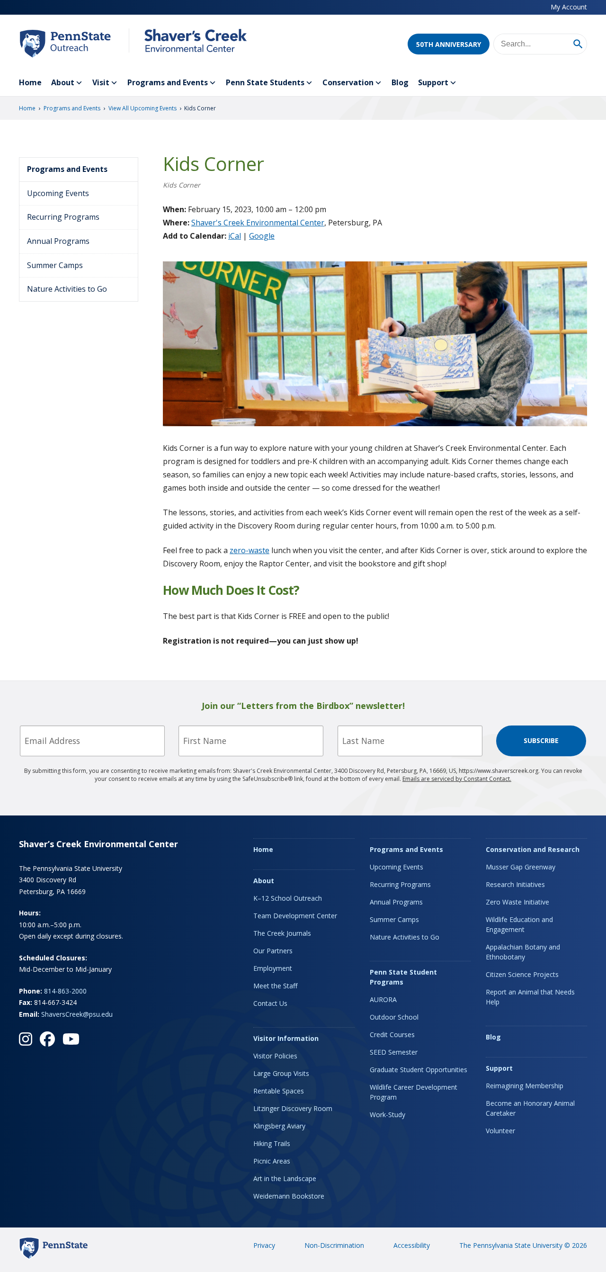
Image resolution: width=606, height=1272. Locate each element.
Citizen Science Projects (522, 974)
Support (433, 82)
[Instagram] (25, 1039)
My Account (569, 6)
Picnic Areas (271, 1160)
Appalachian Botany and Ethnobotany (523, 951)
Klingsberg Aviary (279, 1125)
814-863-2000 (65, 990)
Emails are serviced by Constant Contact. (456, 779)
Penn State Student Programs (403, 976)
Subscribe (541, 740)
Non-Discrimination (334, 1245)
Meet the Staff (275, 985)
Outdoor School (394, 1016)
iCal (234, 236)
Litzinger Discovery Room (292, 1108)
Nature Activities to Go (67, 289)
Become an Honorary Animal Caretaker (530, 1108)
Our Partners (273, 950)
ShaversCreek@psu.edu (77, 1014)
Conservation (348, 82)
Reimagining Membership (524, 1085)
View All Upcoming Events (142, 108)
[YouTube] (71, 1039)
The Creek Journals (282, 933)
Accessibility (411, 1245)
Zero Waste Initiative (517, 901)
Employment (272, 968)
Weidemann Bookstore (288, 1195)
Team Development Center (295, 915)
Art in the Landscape (284, 1178)
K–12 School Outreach (287, 898)
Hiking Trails (271, 1143)
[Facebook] (47, 1039)
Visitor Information (286, 1038)
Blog (400, 82)
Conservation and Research (532, 849)
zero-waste (249, 550)
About (62, 82)
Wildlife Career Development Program (413, 1092)
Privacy (264, 1245)
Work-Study (387, 1114)
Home (30, 82)
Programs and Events (167, 82)
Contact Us (270, 1003)
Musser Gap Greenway (520, 866)
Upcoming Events (58, 193)
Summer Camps (55, 265)
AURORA (383, 999)
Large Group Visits (281, 1073)
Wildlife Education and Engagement (519, 924)
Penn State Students (265, 82)
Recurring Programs (63, 217)
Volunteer (500, 1130)
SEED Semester (394, 1052)
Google (262, 236)
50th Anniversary (448, 44)
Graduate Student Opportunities (418, 1069)
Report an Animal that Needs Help (530, 996)
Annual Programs (58, 241)
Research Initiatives (515, 884)
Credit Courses (392, 1034)
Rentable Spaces (278, 1090)
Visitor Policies (275, 1055)
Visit (100, 82)
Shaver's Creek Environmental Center (257, 222)
